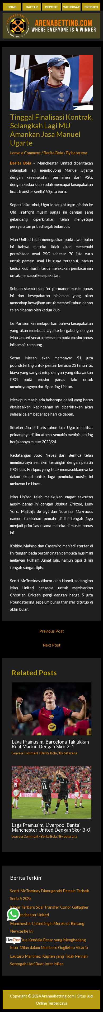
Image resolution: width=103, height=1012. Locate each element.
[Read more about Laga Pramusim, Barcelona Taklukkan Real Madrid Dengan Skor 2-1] (51, 708)
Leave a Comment (25, 153)
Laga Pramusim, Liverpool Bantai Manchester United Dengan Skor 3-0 (51, 827)
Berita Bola (53, 153)
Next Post (51, 645)
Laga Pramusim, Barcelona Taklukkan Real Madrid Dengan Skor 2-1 (50, 744)
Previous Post (51, 631)
